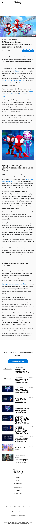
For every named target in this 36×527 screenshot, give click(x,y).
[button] (2, 2)
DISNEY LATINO (18, 493)
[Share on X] (26, 50)
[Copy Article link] (32, 50)
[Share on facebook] (23, 50)
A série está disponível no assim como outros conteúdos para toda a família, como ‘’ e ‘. (17, 92)
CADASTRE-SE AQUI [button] (18, 361)
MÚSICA (18, 490)
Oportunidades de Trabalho (25, 511)
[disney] (18, 471)
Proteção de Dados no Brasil (24, 506)
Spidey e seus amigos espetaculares (13, 80)
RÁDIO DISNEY (18, 483)
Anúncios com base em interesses (18, 515)
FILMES (18, 480)
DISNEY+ (18, 477)
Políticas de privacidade (11, 506)
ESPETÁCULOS (18, 487)
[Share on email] (29, 51)
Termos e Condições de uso (11, 511)
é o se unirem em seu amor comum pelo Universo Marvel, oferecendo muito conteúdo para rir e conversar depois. (18, 288)
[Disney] (18, 2)
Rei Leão (14, 94)
